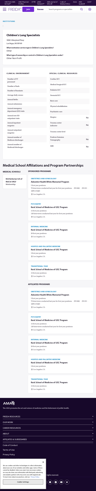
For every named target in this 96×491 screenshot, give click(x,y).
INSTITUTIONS (9, 21)
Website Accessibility (12, 459)
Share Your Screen (11, 464)
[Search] (81, 9)
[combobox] (66, 9)
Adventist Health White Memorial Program (50, 182)
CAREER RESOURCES (12, 428)
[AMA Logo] (48, 403)
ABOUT (6, 433)
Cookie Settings (10, 468)
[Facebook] (50, 482)
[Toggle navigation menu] (4, 9)
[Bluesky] (67, 482)
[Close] (43, 462)
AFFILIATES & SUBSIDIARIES (15, 439)
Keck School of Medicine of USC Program (49, 207)
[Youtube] (61, 482)
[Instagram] (55, 482)
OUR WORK (8, 422)
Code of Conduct (10, 445)
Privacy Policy (9, 454)
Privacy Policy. (35, 477)
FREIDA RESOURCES (11, 416)
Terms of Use (9, 450)
